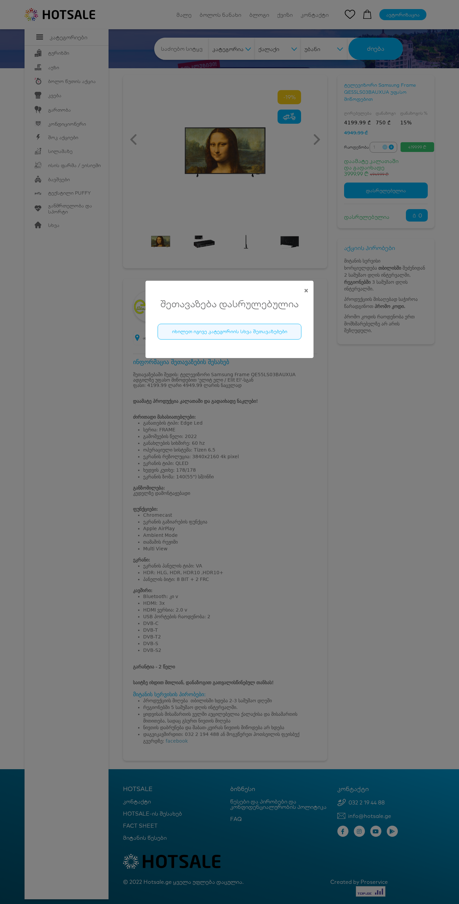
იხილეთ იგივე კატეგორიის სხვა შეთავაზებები (229, 331)
